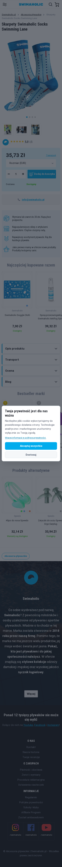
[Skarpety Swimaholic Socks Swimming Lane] (8, 130)
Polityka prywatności (31, 802)
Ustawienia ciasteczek (31, 784)
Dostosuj (31, 454)
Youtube (28, 725)
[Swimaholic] (6, 142)
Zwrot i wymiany (31, 774)
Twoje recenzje (31, 757)
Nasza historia (31, 752)
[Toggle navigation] (4, 4)
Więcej (31, 693)
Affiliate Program (31, 812)
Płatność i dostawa (31, 769)
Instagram (53, 725)
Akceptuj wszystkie (31, 446)
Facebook (39, 725)
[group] (17, 302)
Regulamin (31, 797)
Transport (51, 155)
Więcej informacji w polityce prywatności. (25, 437)
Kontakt (31, 747)
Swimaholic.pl (9, 14)
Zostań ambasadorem (31, 817)
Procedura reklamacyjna (31, 779)
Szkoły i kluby (31, 807)
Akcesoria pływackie (31, 14)
